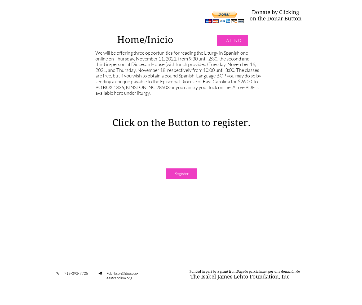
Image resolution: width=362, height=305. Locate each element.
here (118, 93)
